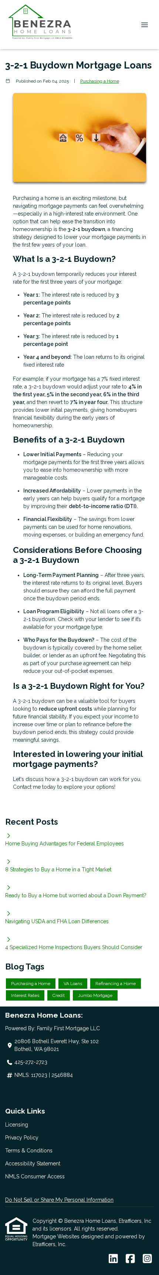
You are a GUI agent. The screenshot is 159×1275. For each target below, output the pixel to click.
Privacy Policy (21, 1138)
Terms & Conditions (29, 1151)
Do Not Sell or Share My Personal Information (59, 1200)
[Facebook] (130, 1259)
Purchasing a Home (99, 81)
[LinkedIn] (113, 1259)
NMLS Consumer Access (35, 1176)
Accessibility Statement (32, 1163)
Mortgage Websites (57, 1236)
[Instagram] (147, 1259)
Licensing (16, 1125)
